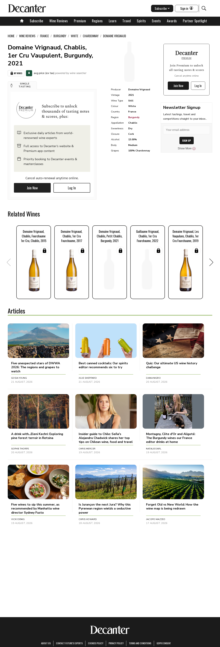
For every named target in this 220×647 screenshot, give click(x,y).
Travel (126, 20)
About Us (46, 643)
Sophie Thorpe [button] (20, 448)
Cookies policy (95, 643)
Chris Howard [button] (88, 519)
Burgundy (133, 117)
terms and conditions (140, 643)
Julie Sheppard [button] (88, 378)
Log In (72, 187)
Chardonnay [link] (90, 36)
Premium (80, 20)
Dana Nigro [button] (153, 378)
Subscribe (36, 20)
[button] (22, 85)
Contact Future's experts (69, 643)
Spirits (141, 20)
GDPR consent (164, 643)
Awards (172, 20)
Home (11, 36)
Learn (113, 20)
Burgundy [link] (59, 36)
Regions (97, 20)
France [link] (44, 36)
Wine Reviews (58, 20)
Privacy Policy (116, 643)
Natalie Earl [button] (153, 448)
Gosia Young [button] (19, 378)
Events (156, 20)
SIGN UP (186, 140)
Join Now (32, 187)
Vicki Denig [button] (18, 519)
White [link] (74, 36)
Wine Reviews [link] (27, 36)
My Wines (18, 73)
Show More (185, 148)
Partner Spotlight (195, 20)
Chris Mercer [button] (87, 448)
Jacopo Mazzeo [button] (155, 519)
